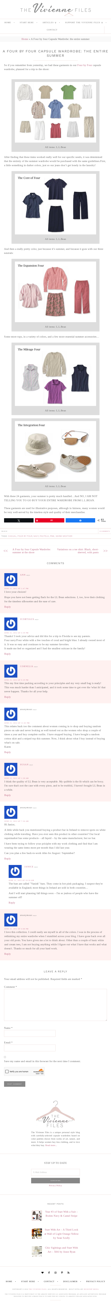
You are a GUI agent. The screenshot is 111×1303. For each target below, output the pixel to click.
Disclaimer (70, 1281)
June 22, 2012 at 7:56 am (16, 821)
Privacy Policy (55, 1185)
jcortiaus (27, 619)
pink (52, 536)
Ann (23, 575)
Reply (7, 606)
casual (12, 536)
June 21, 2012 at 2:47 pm (16, 588)
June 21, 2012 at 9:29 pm (16, 680)
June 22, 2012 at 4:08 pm (16, 929)
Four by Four (84, 65)
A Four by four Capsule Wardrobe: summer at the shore (31, 551)
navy (36, 536)
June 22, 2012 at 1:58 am (16, 778)
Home (25, 39)
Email (8, 1042)
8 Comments (105, 531)
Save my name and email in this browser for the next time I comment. (42, 1061)
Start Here (28, 1281)
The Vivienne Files (37, 1289)
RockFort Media (91, 1289)
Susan (24, 764)
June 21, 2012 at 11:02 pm (17, 723)
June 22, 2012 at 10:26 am (21, 880)
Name (8, 1028)
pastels (44, 536)
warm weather (64, 536)
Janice (29, 867)
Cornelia (26, 666)
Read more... (51, 1145)
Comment (10, 986)
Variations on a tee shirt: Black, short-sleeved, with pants (78, 551)
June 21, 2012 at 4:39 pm (16, 633)
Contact (49, 1281)
